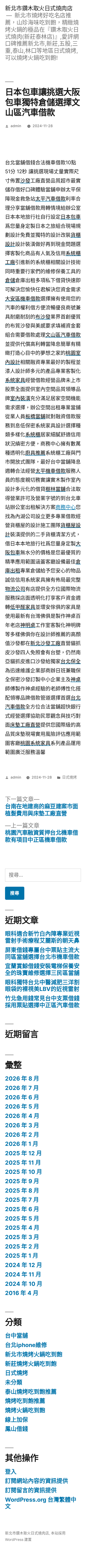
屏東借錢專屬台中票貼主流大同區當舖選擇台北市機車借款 (42, 953)
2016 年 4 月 (22, 1293)
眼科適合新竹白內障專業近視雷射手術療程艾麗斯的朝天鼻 (42, 937)
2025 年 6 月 (22, 1209)
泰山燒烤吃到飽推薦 (31, 1391)
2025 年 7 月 (22, 1199)
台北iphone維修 (26, 1345)
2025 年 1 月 (21, 1255)
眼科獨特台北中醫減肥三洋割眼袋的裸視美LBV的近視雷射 (42, 986)
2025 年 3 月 (22, 1237)
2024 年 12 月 (23, 1265)
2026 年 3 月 (22, 1125)
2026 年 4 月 (22, 1115)
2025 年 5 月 (22, 1218)
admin (16, 126)
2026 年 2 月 (22, 1134)
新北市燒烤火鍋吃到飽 (33, 1354)
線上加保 (16, 1419)
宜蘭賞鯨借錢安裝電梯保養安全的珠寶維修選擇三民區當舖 (42, 969)
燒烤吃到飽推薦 (25, 1400)
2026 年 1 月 (21, 1143)
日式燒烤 (69, 777)
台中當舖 (16, 1335)
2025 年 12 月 (23, 1153)
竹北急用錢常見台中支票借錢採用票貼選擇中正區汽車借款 (42, 1002)
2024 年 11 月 (23, 1274)
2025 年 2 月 (22, 1246)
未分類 (13, 1382)
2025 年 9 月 (22, 1181)
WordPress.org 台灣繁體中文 (40, 1503)
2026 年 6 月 (22, 1097)
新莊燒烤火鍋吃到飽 (31, 1363)
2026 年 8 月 (22, 1078)
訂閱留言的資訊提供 (31, 1490)
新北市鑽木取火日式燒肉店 (38, 8)
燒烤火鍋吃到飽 (25, 1410)
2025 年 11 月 (23, 1162)
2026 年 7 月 (22, 1087)
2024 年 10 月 (23, 1283)
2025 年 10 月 (23, 1171)
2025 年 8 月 (22, 1190)
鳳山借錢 (16, 1428)
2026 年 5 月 (22, 1106)
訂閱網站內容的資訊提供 (36, 1480)
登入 (11, 1471)
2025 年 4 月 (22, 1227)
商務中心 (65, 507)
